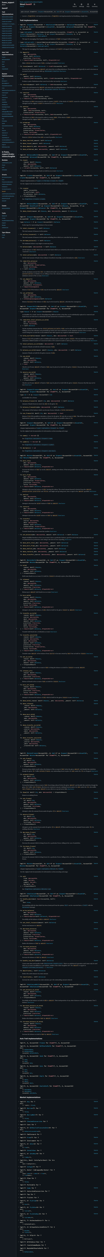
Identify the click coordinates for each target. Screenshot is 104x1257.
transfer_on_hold (29, 613)
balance (25, 247)
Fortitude (33, 132)
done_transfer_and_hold (32, 738)
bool (37, 192)
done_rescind (27, 140)
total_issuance (28, 228)
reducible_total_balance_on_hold (35, 320)
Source (22, 6)
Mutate (29, 455)
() (31, 98)
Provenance (37, 285)
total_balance (28, 255)
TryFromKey (27, 1217)
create (25, 188)
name (24, 435)
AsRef (28, 1173)
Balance (40, 34)
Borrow (29, 1108)
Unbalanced (50, 25)
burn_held (26, 595)
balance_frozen (28, 401)
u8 (35, 435)
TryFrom (33, 1201)
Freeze (42, 1043)
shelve (25, 494)
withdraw (26, 122)
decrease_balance (29, 929)
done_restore (27, 551)
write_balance (28, 910)
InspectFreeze (33, 389)
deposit (25, 52)
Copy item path (34, 4)
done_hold (26, 700)
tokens (35, 2)
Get (58, 11)
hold (24, 565)
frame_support (24, 2)
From (29, 1137)
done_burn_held (28, 714)
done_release (27, 703)
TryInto (33, 1207)
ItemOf (90, 27)
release (25, 579)
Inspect (41, 11)
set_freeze (27, 758)
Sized (28, 902)
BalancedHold (32, 155)
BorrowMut (31, 1115)
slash (25, 160)
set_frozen (27, 798)
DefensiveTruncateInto (39, 1128)
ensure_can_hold (29, 372)
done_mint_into (28, 543)
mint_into (26, 461)
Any (28, 1102)
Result (26, 60)
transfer (26, 518)
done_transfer (28, 554)
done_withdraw (28, 149)
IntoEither (31, 1150)
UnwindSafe (44, 1086)
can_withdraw (27, 293)
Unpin (42, 1076)
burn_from (26, 475)
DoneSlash (34, 206)
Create (29, 175)
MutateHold (31, 560)
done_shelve (27, 548)
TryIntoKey (34, 1214)
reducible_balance (30, 261)
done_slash (27, 211)
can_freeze (27, 413)
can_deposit (27, 279)
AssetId (85, 11)
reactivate (27, 977)
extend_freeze (28, 774)
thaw (24, 792)
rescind (25, 84)
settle (25, 106)
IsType (29, 1167)
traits (30, 2)
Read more (61, 63)
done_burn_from (28, 545)
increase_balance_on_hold (32, 1021)
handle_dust (27, 899)
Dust (39, 899)
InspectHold (32, 306)
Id (25, 395)
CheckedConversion (34, 1121)
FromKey (26, 1157)
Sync (41, 1066)
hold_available (28, 336)
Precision (36, 58)
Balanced (70, 25)
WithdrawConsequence (32, 299)
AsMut (35, 1173)
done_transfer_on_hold (31, 725)
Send (41, 1056)
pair (24, 74)
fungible (40, 2)
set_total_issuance (30, 922)
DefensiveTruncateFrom (31, 1131)
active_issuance (29, 234)
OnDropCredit (29, 42)
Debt (31, 60)
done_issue (27, 143)
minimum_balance (29, 240)
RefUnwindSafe (45, 1046)
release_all (27, 671)
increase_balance (29, 946)
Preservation (40, 112)
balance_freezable (30, 407)
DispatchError (54, 60)
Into (31, 1144)
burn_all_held (28, 685)
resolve (25, 92)
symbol (25, 442)
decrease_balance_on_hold (32, 1005)
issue (25, 66)
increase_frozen (29, 846)
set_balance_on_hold (30, 990)
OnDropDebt (28, 32)
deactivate (27, 970)
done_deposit (27, 146)
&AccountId (32, 54)
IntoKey (33, 1154)
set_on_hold (27, 657)
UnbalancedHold (33, 984)
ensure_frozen (28, 814)
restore (25, 506)
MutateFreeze (32, 753)
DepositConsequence (31, 287)
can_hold (26, 356)
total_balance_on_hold (31, 344)
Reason (38, 162)
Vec (32, 435)
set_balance (27, 534)
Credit (51, 66)
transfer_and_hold (30, 635)
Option (32, 916)
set (24, 876)
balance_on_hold (29, 350)
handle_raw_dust (29, 960)
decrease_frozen (29, 832)
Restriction (32, 625)
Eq (21, 458)
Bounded (26, 1230)
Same (29, 1188)
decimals (26, 448)
